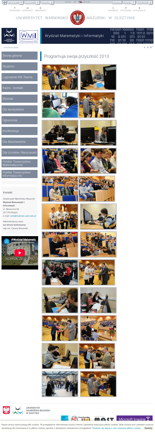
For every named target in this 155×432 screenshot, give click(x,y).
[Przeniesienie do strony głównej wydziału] (28, 36)
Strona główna (11, 48)
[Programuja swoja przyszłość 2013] (60, 78)
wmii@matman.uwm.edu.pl (23, 216)
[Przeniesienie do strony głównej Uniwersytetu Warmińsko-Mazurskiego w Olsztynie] (9, 36)
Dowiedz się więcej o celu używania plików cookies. (116, 428)
